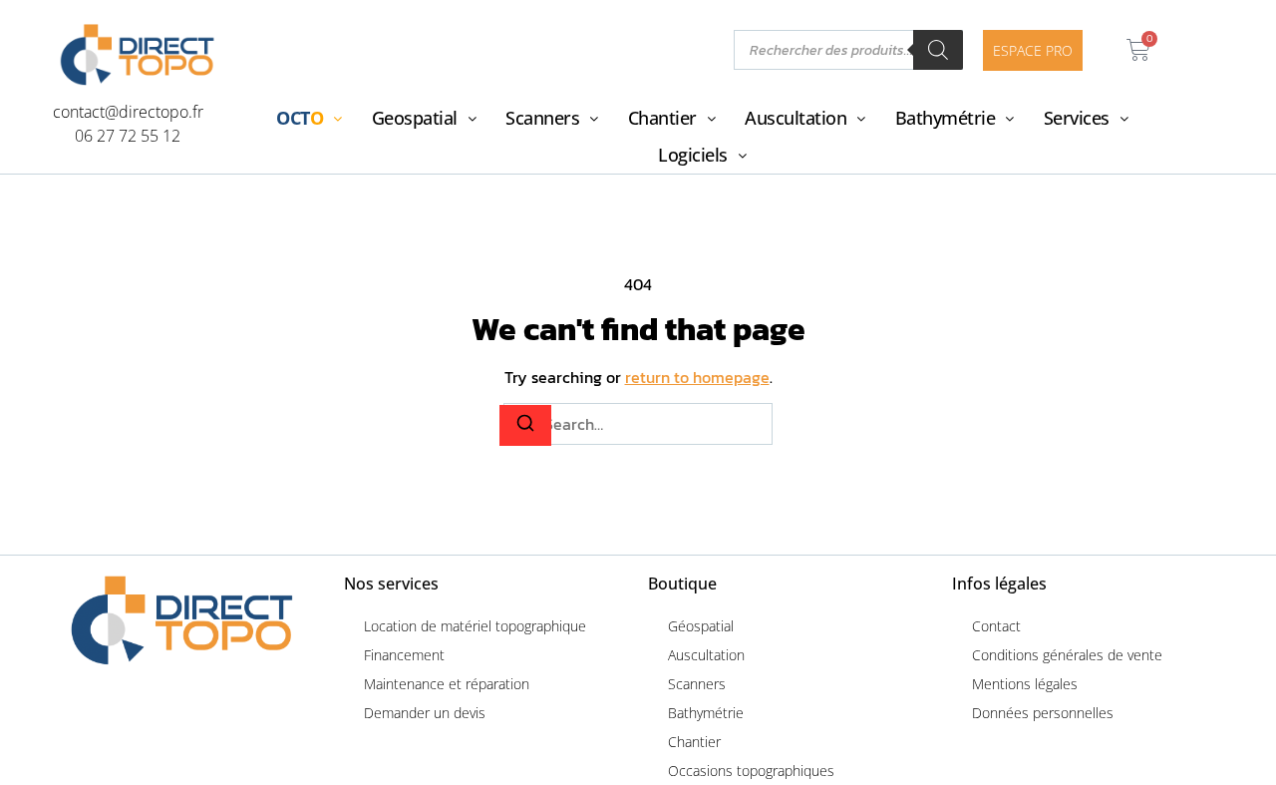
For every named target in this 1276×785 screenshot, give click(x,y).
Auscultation (795, 118)
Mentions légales (1025, 683)
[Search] (525, 425)
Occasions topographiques (751, 770)
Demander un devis (424, 712)
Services (1077, 118)
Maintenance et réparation (446, 683)
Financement (404, 654)
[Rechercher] (938, 50)
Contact (996, 625)
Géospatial (701, 625)
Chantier (662, 118)
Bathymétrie (945, 118)
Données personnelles (1043, 712)
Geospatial (415, 118)
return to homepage (697, 377)
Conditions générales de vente (1067, 654)
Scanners (542, 118)
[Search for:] (638, 424)
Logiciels (693, 155)
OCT (299, 118)
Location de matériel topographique (475, 625)
